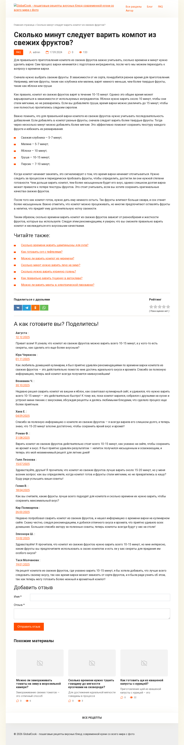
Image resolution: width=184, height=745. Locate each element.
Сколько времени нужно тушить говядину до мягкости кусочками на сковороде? (91, 684)
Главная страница (24, 24)
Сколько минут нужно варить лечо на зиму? (50, 265)
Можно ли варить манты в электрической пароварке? (57, 285)
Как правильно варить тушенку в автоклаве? (51, 278)
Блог (150, 6)
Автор (129, 10)
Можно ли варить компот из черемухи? (47, 258)
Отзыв (19, 605)
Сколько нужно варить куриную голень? (48, 271)
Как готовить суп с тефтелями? (42, 251)
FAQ (160, 6)
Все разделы (134, 6)
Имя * (18, 596)
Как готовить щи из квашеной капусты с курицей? (141, 682)
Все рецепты (92, 717)
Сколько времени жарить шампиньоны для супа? (54, 245)
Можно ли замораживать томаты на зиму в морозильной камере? (38, 684)
